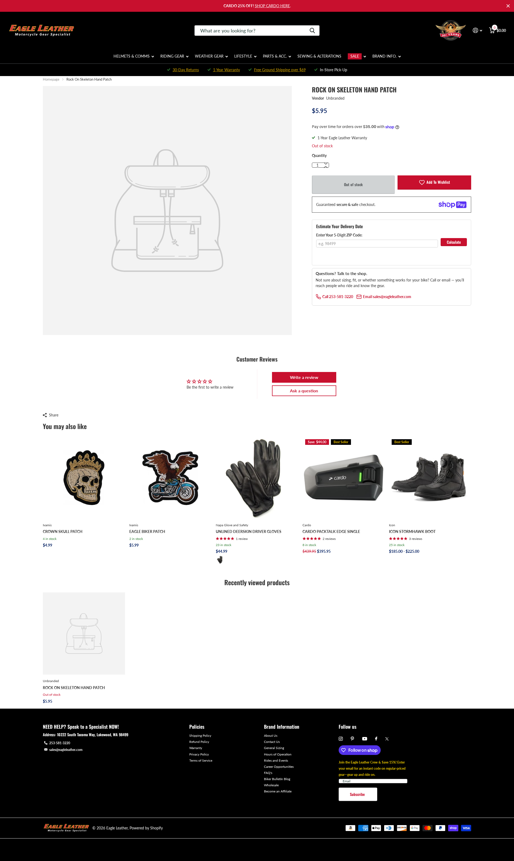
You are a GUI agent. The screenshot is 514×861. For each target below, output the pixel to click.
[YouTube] (364, 739)
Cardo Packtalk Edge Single (331, 531)
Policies (196, 726)
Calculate (454, 242)
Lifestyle (243, 56)
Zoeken (312, 30)
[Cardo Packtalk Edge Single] (344, 478)
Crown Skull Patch (62, 531)
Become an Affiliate (278, 791)
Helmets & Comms (132, 56)
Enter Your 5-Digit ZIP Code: (339, 235)
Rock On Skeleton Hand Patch (74, 687)
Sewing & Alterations (319, 56)
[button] (325, 167)
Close (508, 6)
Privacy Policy (199, 754)
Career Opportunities (279, 767)
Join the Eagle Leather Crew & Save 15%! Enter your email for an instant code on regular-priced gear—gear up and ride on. (372, 768)
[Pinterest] (352, 739)
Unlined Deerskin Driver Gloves (248, 531)
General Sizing (274, 748)
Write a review (304, 377)
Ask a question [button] (304, 390)
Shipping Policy (200, 736)
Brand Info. (384, 56)
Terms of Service (200, 760)
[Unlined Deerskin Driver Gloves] (257, 478)
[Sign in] (477, 30)
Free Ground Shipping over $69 (280, 69)
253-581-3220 (59, 743)
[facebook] (376, 739)
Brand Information (281, 726)
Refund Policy (199, 742)
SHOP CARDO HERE (272, 5)
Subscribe (358, 794)
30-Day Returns (186, 69)
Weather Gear (209, 56)
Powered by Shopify (146, 828)
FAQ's (268, 773)
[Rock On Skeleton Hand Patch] (84, 633)
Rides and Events (276, 760)
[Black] (220, 560)
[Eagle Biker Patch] (170, 478)
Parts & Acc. (275, 56)
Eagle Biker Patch (147, 531)
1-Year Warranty (226, 69)
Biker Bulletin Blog (277, 779)
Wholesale (271, 785)
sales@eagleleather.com (65, 750)
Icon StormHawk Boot (412, 531)
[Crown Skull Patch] (84, 478)
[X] (387, 738)
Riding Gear (172, 56)
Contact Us (272, 742)
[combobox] (257, 30)
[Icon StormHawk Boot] (430, 478)
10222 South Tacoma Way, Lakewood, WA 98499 (92, 734)
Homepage (51, 79)
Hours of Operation (278, 754)
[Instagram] (341, 739)
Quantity (319, 155)
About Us (270, 736)
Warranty (195, 748)
